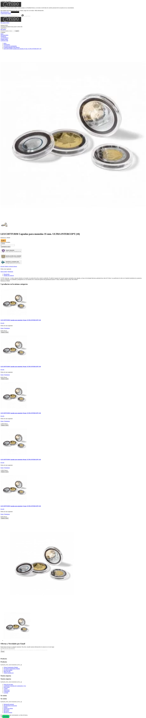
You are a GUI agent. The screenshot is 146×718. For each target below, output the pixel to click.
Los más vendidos (8, 670)
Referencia (3, 281)
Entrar (2, 328)
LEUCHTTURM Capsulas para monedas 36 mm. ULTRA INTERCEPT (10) (21, 413)
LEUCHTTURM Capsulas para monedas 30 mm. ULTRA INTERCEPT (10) (21, 366)
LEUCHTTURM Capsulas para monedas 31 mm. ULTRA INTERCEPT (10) (21, 506)
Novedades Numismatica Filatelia (12, 668)
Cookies (6, 688)
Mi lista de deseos (8, 712)
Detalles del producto (9, 275)
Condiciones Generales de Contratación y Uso (15, 685)
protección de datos (10, 655)
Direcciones (6, 709)
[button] (73, 22)
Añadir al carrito (5, 246)
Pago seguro (7, 687)
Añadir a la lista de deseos (9, 266)
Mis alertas (6, 711)
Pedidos (5, 707)
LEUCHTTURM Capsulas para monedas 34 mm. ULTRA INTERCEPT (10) (21, 320)
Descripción (6, 274)
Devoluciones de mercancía (10, 705)
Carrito (2, 13)
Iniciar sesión (4, 271)
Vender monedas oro (9, 672)
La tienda (6, 692)
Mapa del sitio (7, 671)
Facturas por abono (8, 708)
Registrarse (10, 271)
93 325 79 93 (27, 16)
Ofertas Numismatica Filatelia (11, 667)
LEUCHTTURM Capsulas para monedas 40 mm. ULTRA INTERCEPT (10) (21, 459)
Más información (6, 12)
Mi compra (3, 29)
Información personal (9, 704)
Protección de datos (8, 684)
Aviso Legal (7, 690)
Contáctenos (7, 691)
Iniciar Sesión (7, 13)
